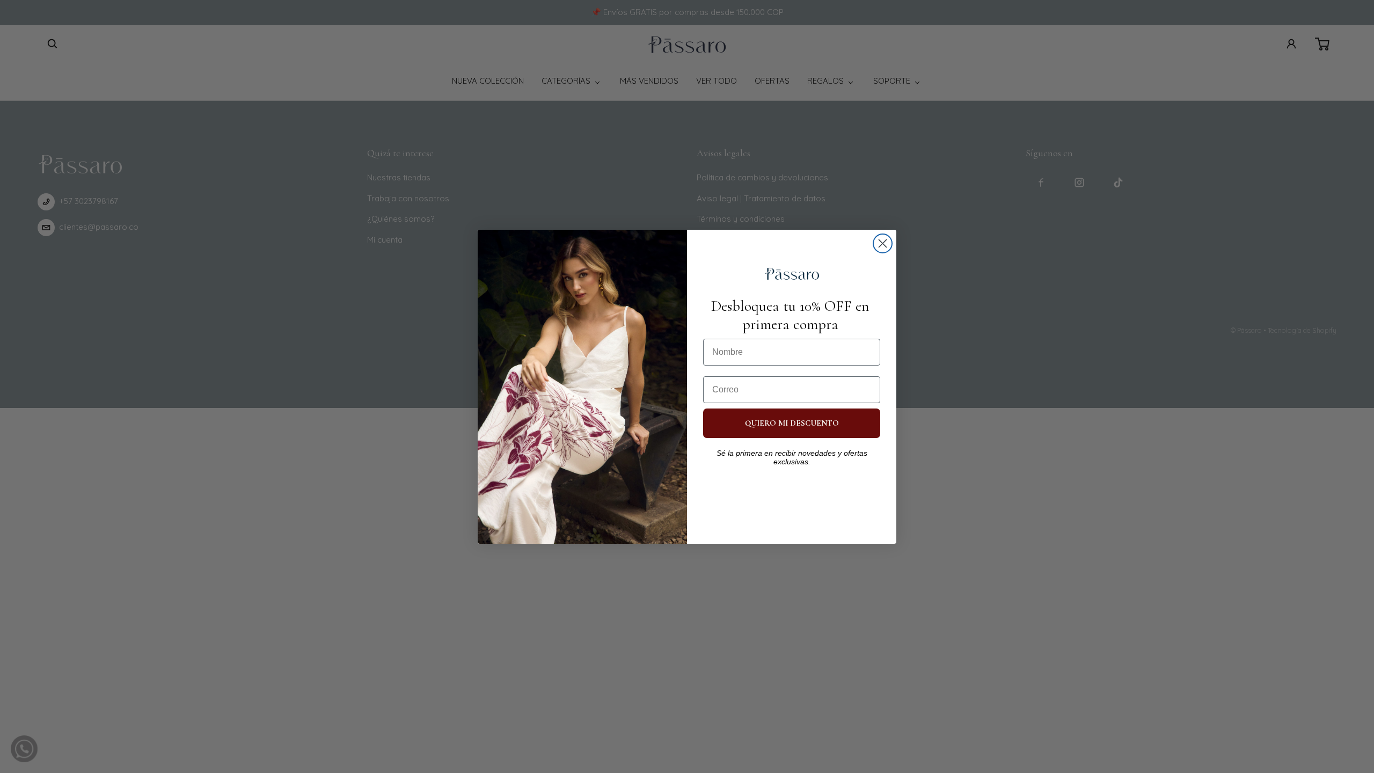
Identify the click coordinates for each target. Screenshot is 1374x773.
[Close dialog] (882, 243)
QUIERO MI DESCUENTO (792, 423)
